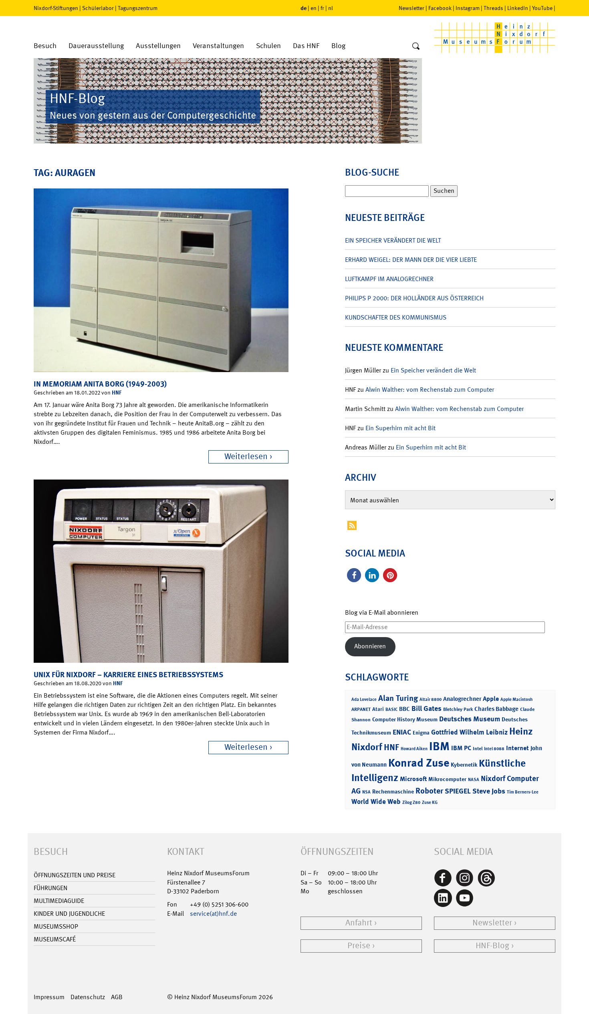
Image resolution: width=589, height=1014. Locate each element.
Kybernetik (464, 764)
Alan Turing (398, 698)
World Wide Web (376, 801)
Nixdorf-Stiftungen (56, 8)
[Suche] (416, 46)
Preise (358, 945)
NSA (366, 792)
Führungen (50, 888)
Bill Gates (426, 708)
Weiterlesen (246, 456)
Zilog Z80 (411, 802)
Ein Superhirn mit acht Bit (400, 428)
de (304, 8)
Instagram (468, 8)
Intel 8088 (494, 749)
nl (330, 8)
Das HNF (306, 46)
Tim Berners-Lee (523, 792)
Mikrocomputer (447, 779)
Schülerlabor (98, 8)
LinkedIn (517, 8)
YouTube (542, 8)
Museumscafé (55, 939)
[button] (354, 575)
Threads (493, 8)
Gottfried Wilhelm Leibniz (469, 732)
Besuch (45, 46)
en (314, 8)
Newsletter (411, 8)
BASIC (391, 709)
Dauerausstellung (96, 46)
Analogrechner (462, 699)
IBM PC (461, 748)
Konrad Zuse (418, 762)
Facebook (440, 8)
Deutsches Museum (469, 719)
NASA (473, 780)
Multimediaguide (59, 901)
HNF (116, 392)
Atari (378, 709)
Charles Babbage (496, 709)
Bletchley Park (458, 709)
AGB (117, 997)
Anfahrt (358, 922)
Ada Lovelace (364, 699)
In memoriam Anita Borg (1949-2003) (100, 384)
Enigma (421, 732)
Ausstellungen (158, 46)
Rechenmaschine (393, 791)
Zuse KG (430, 802)
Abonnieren (370, 646)
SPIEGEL (458, 791)
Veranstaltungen (218, 46)
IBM (439, 746)
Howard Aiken (414, 749)
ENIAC (402, 732)
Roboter (429, 790)
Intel (477, 748)
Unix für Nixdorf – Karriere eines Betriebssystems (128, 675)
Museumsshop (56, 926)
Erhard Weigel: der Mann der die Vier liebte (411, 259)
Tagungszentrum (137, 8)
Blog (338, 46)
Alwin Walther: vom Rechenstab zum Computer (429, 389)
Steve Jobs (488, 791)
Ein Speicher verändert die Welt (393, 240)
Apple (491, 698)
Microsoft (413, 779)
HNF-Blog (492, 945)
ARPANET (361, 709)
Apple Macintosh (516, 699)
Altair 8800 (431, 699)
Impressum (49, 997)
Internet (517, 748)
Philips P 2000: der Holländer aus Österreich (414, 298)
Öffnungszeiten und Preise (74, 875)
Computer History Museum (405, 719)
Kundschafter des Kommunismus (395, 317)
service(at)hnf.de (213, 913)
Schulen (268, 46)
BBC (404, 709)
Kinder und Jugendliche (69, 913)
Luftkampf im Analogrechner (389, 279)
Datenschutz (88, 997)
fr (322, 8)
